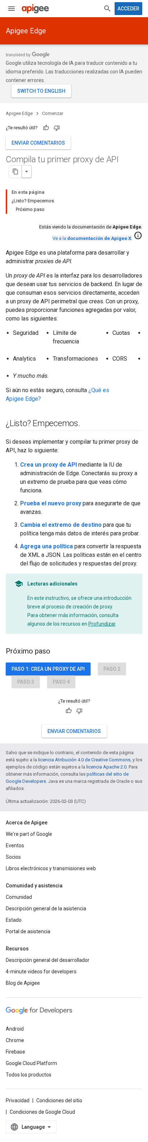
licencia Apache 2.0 (106, 767)
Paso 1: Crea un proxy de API (48, 669)
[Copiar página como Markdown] (15, 171)
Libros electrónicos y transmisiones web (51, 868)
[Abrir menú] (11, 8)
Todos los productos (28, 1075)
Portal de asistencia (28, 931)
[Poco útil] (56, 127)
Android (15, 1029)
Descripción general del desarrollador (47, 960)
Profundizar (101, 624)
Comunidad (19, 897)
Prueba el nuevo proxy (50, 503)
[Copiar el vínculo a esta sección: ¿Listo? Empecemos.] (87, 424)
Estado (14, 920)
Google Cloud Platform (31, 1063)
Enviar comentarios (38, 143)
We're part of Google (29, 834)
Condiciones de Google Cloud (42, 1112)
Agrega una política (46, 546)
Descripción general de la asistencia (46, 908)
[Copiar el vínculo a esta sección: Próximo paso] (57, 651)
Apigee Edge (26, 30)
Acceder (128, 8)
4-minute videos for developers (41, 971)
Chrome (15, 1040)
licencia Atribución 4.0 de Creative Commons (84, 759)
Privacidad (17, 1100)
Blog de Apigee (23, 983)
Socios (13, 857)
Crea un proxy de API (48, 464)
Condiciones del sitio (59, 1100)
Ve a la (91, 238)
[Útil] (46, 127)
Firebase (15, 1052)
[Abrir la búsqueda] (107, 8)
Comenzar (52, 113)
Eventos (15, 845)
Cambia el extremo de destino (61, 524)
